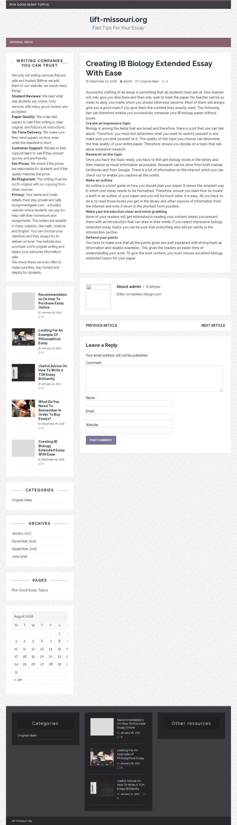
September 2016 (24, 549)
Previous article (101, 325)
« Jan (18, 680)
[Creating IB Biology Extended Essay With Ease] (23, 454)
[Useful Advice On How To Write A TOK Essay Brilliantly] (23, 379)
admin (127, 81)
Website (92, 425)
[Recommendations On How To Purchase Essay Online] (23, 307)
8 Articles (153, 287)
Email (90, 411)
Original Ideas (21, 42)
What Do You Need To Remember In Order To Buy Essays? (49, 410)
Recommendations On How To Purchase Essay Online (131, 723)
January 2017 (21, 533)
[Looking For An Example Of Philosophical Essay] (23, 343)
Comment (93, 363)
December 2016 (24, 541)
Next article (213, 325)
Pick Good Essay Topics (29, 4)
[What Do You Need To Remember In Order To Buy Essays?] (23, 414)
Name (91, 398)
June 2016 (19, 556)
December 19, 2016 (103, 81)
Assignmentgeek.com (28, 205)
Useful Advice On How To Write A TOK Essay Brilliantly (130, 784)
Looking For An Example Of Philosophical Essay (130, 754)
